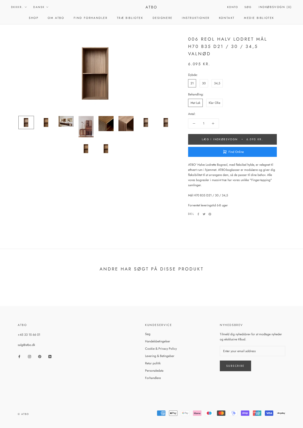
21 (192, 83)
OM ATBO (56, 18)
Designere (163, 18)
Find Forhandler (91, 18)
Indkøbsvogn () (275, 7)
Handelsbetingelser (157, 341)
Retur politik (153, 363)
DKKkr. (17, 7)
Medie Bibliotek (259, 18)
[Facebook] (198, 214)
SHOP (33, 18)
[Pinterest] (210, 214)
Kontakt (227, 18)
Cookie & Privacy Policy (161, 348)
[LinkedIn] (49, 356)
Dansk (39, 7)
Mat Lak (195, 103)
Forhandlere (153, 378)
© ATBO (23, 414)
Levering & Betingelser (159, 356)
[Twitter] (204, 214)
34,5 (217, 83)
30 (204, 83)
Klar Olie (214, 103)
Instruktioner (196, 18)
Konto (232, 7)
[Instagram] (29, 356)
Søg (248, 7)
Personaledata (154, 370)
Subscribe (235, 366)
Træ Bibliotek (130, 18)
